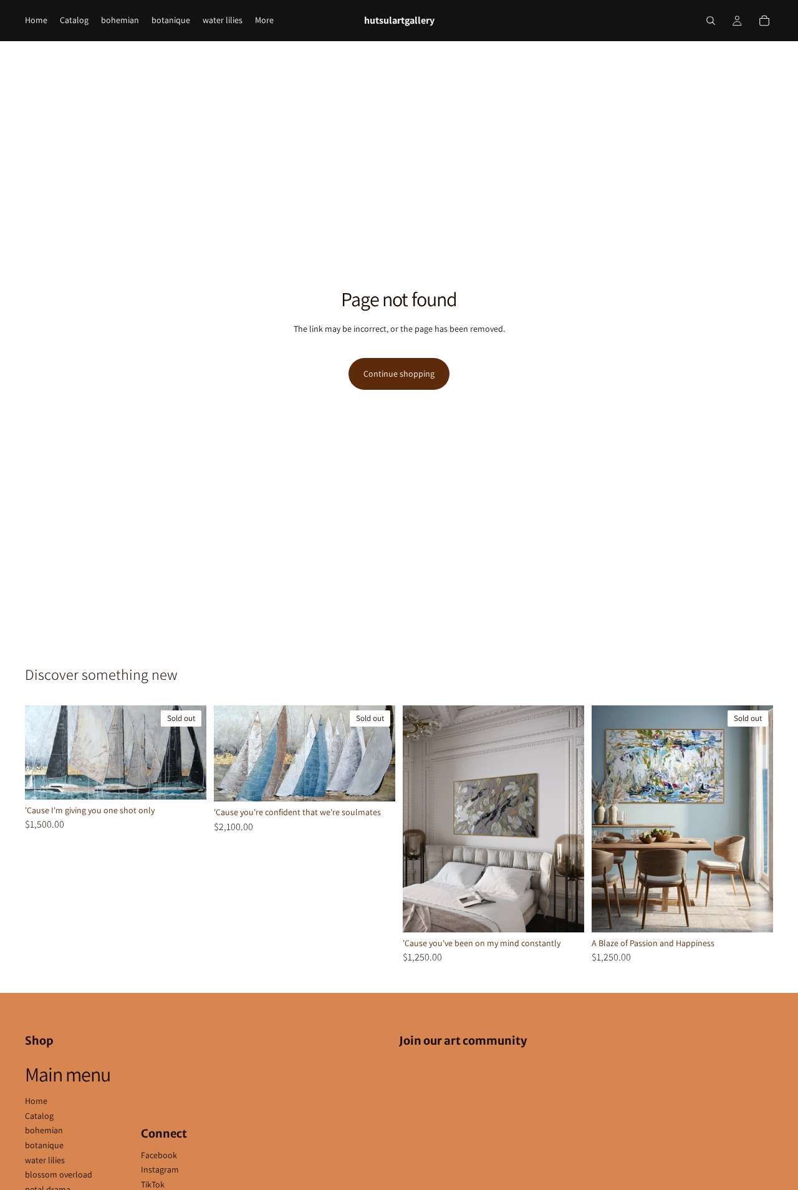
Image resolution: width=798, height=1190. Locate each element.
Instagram (160, 1169)
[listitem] (264, 20)
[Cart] (764, 20)
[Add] (565, 913)
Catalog (39, 1115)
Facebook (159, 1155)
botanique (44, 1145)
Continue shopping (399, 373)
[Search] (710, 20)
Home (36, 1100)
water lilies (45, 1160)
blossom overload (58, 1174)
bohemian (44, 1130)
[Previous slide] (43, 752)
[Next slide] (187, 752)
